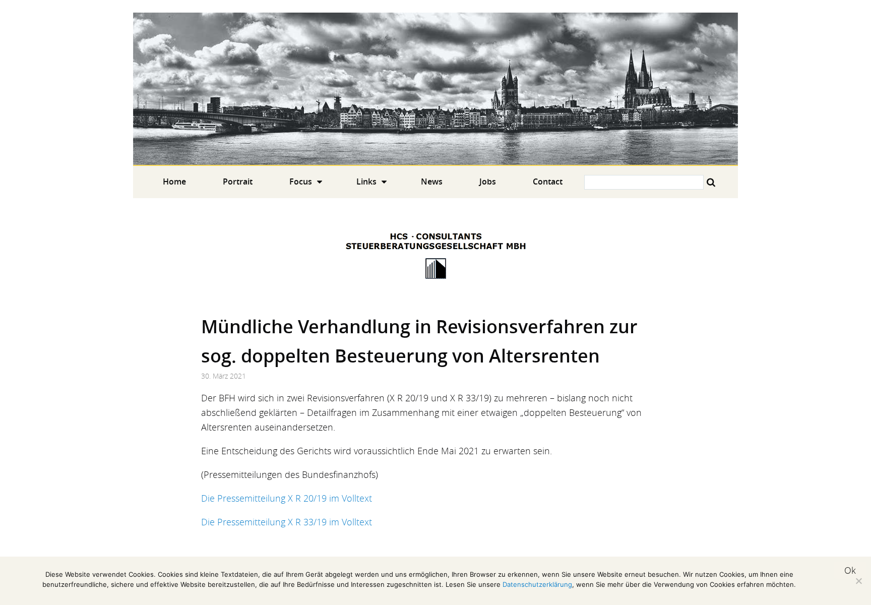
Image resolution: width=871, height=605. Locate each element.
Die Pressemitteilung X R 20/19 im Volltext (286, 498)
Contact (548, 181)
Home (435, 89)
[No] (858, 581)
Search (711, 182)
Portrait (238, 181)
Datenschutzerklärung (537, 584)
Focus (300, 181)
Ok (850, 570)
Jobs (487, 181)
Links (366, 181)
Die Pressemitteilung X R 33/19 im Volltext (286, 522)
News (432, 181)
